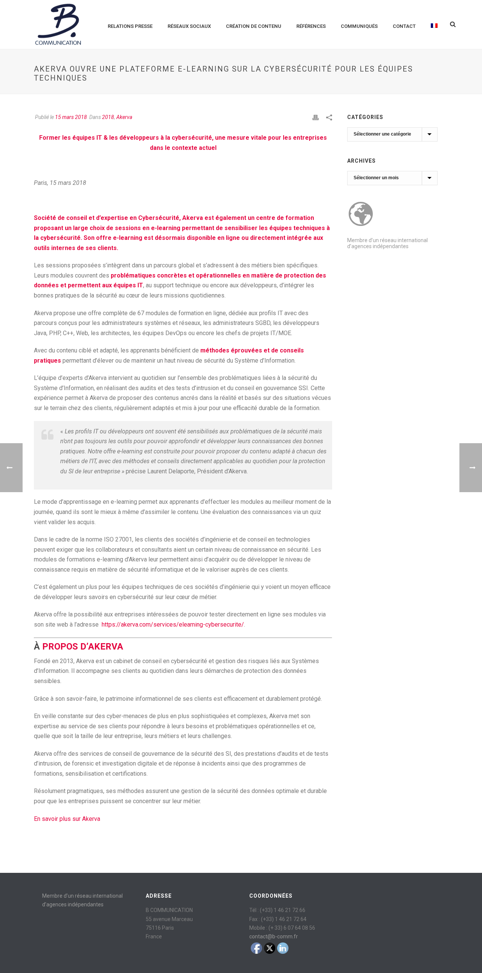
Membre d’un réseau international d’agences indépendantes (387, 243)
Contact (404, 26)
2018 (108, 117)
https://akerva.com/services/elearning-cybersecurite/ (173, 624)
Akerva (124, 117)
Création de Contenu (253, 26)
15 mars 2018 (71, 117)
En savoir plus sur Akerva (67, 818)
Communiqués (359, 26)
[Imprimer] (316, 117)
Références (311, 26)
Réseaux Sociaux (189, 26)
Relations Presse (130, 26)
